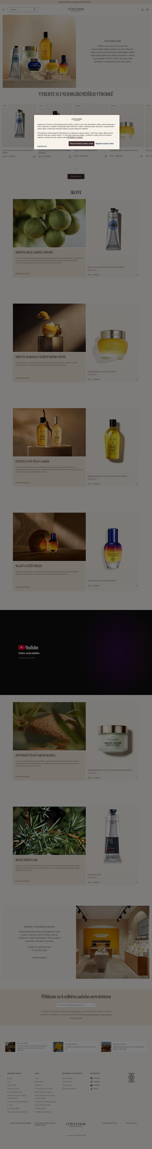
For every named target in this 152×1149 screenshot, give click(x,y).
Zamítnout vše (42, 146)
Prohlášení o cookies (75, 137)
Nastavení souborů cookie (104, 143)
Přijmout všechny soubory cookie (81, 143)
